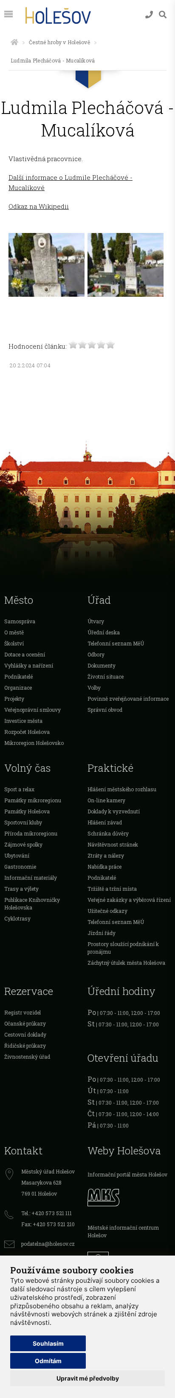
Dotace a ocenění (24, 654)
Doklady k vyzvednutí (114, 811)
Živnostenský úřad (27, 1056)
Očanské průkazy (25, 1023)
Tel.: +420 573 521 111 (46, 1213)
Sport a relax (19, 789)
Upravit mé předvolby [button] (87, 1378)
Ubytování (16, 855)
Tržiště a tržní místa (112, 888)
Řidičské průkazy (25, 1045)
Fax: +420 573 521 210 (48, 1224)
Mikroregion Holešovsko (34, 742)
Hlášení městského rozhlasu (122, 789)
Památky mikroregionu (32, 800)
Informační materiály (30, 877)
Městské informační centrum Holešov (123, 1231)
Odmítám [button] (48, 1360)
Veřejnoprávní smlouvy (32, 709)
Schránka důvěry (108, 833)
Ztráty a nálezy (106, 855)
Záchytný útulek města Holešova (126, 962)
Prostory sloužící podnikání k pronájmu (123, 948)
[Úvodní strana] (14, 42)
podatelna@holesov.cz (48, 1243)
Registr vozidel (22, 1012)
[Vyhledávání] (163, 14)
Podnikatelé (18, 676)
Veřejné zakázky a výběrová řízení (129, 899)
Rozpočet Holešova (27, 731)
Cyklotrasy (17, 918)
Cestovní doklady (25, 1034)
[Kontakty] (149, 14)
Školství (14, 643)
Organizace (18, 687)
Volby (94, 687)
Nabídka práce (104, 866)
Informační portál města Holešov (127, 1174)
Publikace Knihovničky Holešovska (32, 903)
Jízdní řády (102, 932)
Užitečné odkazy (107, 910)
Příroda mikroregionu (30, 833)
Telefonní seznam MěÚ (116, 643)
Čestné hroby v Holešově (59, 42)
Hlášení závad (105, 822)
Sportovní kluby (23, 822)
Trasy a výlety (21, 888)
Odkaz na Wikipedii (38, 206)
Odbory (96, 654)
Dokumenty (102, 665)
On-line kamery (106, 800)
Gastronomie (20, 866)
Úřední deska (104, 632)
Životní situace (106, 676)
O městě (14, 632)
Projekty (14, 698)
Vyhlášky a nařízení (28, 665)
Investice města (23, 720)
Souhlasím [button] (48, 1343)
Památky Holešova (27, 811)
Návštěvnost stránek (113, 844)
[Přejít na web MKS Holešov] (129, 1196)
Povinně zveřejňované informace (128, 698)
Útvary (96, 621)
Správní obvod (105, 709)
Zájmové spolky (23, 844)
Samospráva (19, 621)
